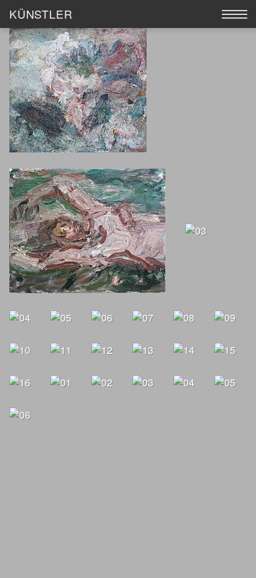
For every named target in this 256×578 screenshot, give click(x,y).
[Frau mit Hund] (101, 316)
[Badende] (87, 230)
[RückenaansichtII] (19, 381)
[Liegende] (142, 349)
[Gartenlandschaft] (183, 316)
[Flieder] (60, 381)
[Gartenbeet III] (142, 316)
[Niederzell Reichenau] (183, 349)
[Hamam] (183, 381)
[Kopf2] (101, 349)
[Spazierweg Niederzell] (142, 381)
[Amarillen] (78, 89)
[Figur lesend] (60, 316)
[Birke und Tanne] (195, 230)
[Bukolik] (19, 316)
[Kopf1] (60, 349)
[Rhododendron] (224, 349)
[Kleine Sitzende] (19, 349)
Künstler (40, 14)
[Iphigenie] (224, 316)
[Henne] (224, 381)
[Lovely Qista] (19, 413)
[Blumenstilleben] (101, 381)
